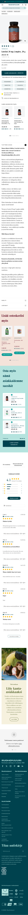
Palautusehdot (5, 807)
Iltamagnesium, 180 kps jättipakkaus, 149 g (17, 426)
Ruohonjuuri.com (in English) (20, 796)
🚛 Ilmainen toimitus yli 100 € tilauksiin (14, 1)
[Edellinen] (2, 2)
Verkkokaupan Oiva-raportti (7, 835)
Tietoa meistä (5, 774)
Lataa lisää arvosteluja (14, 636)
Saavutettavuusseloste (7, 828)
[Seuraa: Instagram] (10, 766)
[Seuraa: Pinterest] (14, 766)
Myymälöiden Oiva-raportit (6, 831)
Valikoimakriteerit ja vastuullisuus (6, 778)
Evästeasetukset (6, 813)
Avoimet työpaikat (6, 784)
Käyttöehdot (5, 816)
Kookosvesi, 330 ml (16, 412)
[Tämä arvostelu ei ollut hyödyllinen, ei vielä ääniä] (23, 533)
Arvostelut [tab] (6, 464)
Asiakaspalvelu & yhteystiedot (19, 775)
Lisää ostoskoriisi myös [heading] (9, 104)
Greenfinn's (17, 338)
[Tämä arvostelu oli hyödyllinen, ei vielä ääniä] (20, 533)
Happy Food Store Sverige (19, 792)
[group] (7, 119)
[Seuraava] (25, 2)
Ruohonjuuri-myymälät (7, 781)
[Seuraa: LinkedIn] (22, 766)
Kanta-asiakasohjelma (20, 783)
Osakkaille (4, 793)
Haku (16, 789)
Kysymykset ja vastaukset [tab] (18, 464)
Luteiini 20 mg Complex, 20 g (17, 399)
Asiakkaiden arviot (19, 786)
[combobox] (13, 8)
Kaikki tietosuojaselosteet (6, 824)
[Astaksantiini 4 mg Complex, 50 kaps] (19, 111)
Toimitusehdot (5, 804)
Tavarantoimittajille (6, 790)
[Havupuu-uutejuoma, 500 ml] (7, 331)
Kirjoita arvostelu (14, 498)
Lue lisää (4, 68)
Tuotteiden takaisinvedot (5, 840)
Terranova (5, 48)
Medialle (4, 796)
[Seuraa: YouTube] (18, 766)
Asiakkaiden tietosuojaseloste (6, 820)
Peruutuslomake (6, 810)
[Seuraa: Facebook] (3, 766)
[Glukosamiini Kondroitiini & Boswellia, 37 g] (7, 111)
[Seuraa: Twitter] (7, 766)
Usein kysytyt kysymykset (18, 779)
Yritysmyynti (5, 787)
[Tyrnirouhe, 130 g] (19, 331)
